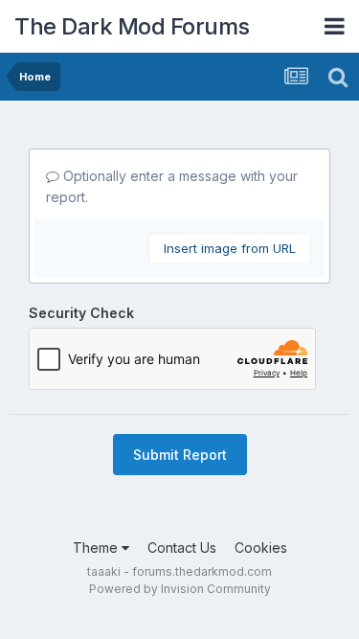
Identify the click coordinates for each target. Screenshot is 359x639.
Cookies (261, 547)
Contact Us (181, 547)
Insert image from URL (230, 248)
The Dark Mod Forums (132, 26)
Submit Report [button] (180, 454)
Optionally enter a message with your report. (172, 186)
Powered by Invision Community (180, 589)
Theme (97, 547)
